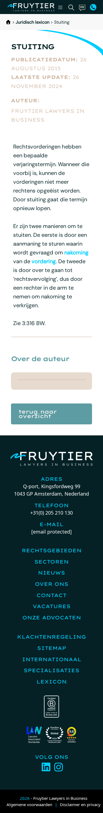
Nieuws (51, 573)
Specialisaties (51, 670)
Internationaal (51, 659)
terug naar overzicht (37, 413)
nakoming (76, 252)
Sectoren (51, 562)
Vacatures (52, 606)
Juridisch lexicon (32, 22)
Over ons (51, 584)
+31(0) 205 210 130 (51, 512)
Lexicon (52, 682)
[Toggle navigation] (60, 7)
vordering (44, 261)
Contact (51, 595)
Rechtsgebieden (52, 550)
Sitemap (51, 648)
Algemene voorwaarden (29, 804)
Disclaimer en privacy (80, 804)
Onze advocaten (51, 617)
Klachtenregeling (51, 637)
